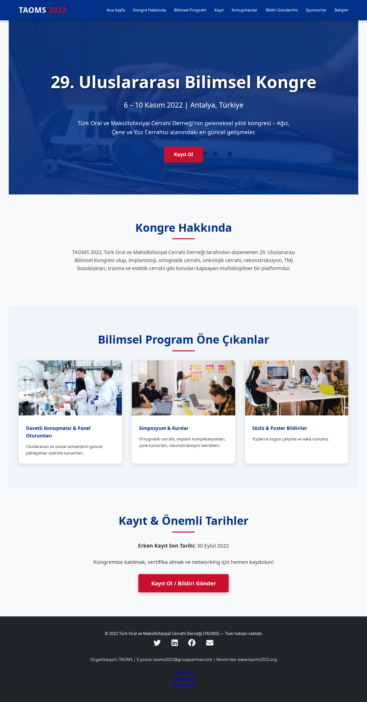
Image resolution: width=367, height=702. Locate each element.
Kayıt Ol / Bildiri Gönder (183, 583)
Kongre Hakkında (149, 10)
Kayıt (219, 10)
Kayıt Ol (183, 154)
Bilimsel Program (190, 10)
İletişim (341, 10)
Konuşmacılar (245, 10)
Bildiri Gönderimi (282, 10)
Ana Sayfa (116, 10)
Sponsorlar (316, 10)
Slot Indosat (183, 685)
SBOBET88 (183, 672)
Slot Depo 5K (184, 678)
